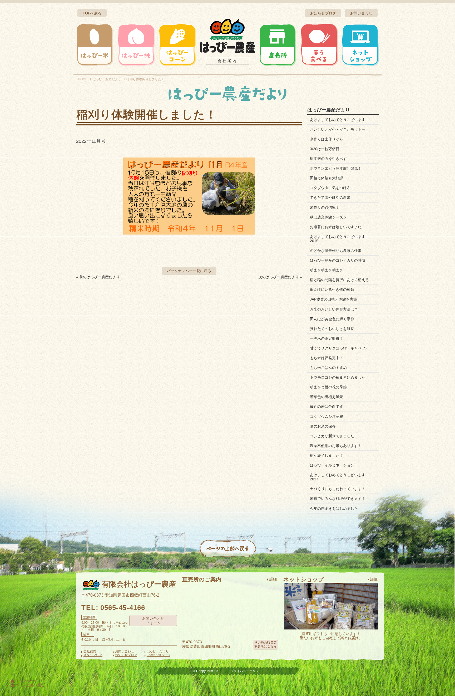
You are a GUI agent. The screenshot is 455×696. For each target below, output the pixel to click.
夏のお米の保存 (323, 426)
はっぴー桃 (136, 45)
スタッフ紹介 (92, 655)
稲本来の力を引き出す (328, 158)
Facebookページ (158, 655)
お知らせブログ (323, 13)
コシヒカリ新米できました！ (334, 436)
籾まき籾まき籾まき (326, 270)
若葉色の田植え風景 (326, 397)
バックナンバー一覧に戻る (189, 271)
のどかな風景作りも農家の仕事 (336, 250)
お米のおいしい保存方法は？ (334, 309)
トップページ (25, 681)
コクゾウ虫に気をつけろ (330, 188)
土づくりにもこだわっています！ (337, 489)
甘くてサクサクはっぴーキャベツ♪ (338, 348)
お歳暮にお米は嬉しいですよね (336, 227)
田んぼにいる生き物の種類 (332, 289)
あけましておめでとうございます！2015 (339, 239)
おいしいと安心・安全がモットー (337, 129)
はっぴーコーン (177, 45)
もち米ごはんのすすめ (328, 367)
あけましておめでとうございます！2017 (339, 477)
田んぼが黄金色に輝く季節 (332, 319)
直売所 (278, 45)
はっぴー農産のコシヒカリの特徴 (337, 260)
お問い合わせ (361, 13)
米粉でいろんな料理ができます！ (337, 498)
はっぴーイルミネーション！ (334, 465)
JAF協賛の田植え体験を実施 (333, 299)
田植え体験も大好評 (326, 178)
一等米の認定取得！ (326, 338)
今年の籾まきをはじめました (334, 508)
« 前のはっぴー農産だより (98, 277)
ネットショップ (360, 45)
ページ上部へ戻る (29, 685)
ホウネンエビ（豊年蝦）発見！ (336, 168)
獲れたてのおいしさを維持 (332, 329)
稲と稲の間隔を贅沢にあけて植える (339, 280)
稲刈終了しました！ (326, 455)
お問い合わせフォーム (153, 620)
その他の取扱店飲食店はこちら (265, 644)
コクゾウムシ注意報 (326, 416)
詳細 (273, 579)
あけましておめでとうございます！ (339, 120)
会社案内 (227, 61)
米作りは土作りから (326, 139)
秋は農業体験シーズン (328, 217)
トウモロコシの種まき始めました (337, 377)
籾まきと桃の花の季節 (328, 387)
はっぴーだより (158, 651)
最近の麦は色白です (326, 406)
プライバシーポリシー (246, 671)
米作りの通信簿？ (324, 207)
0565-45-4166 (122, 608)
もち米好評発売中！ (326, 358)
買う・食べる (319, 45)
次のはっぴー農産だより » (280, 277)
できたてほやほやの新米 (330, 197)
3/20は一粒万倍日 (324, 149)
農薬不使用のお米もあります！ (336, 446)
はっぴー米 (95, 45)
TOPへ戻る (92, 13)
